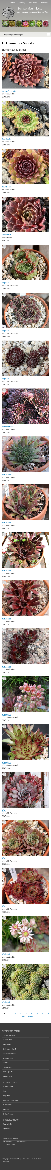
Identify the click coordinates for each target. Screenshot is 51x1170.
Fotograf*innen (8, 1086)
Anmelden (44, 2)
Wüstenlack (6, 474)
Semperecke (7, 1105)
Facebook (5, 1161)
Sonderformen (8, 1058)
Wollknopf (6, 954)
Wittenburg (6, 714)
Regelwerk (6, 1095)
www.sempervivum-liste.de (31, 1159)
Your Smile (6, 138)
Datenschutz (7, 1124)
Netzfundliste (7, 1076)
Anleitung (21, 2)
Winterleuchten (8, 426)
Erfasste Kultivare (9, 1035)
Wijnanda (5, 282)
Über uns (6, 1109)
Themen (5, 1062)
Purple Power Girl (9, 90)
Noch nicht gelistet (9, 1049)
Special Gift (6, 234)
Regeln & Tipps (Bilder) (11, 1100)
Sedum (12, 2)
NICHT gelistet (8, 1072)
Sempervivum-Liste (29, 8)
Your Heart (6, 186)
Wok (3, 810)
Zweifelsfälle (7, 1067)
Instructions (33, 2)
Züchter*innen (8, 1114)
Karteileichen (7, 1040)
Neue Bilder (7, 1044)
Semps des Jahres (9, 1053)
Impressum (6, 1128)
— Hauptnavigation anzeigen (12, 34)
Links (4, 1091)
